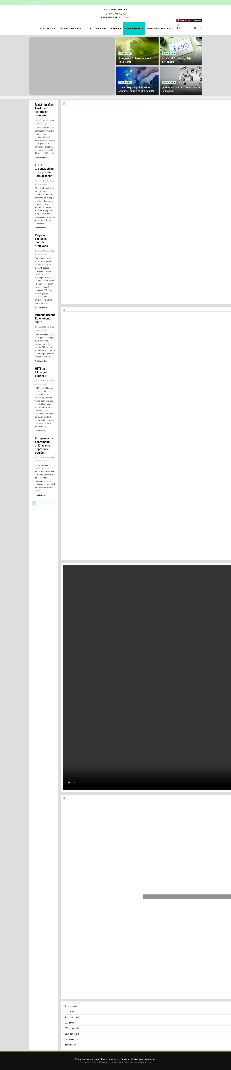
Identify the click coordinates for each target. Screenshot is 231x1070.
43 (34, 508)
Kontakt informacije (110, 1059)
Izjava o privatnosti (147, 1059)
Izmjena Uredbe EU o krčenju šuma (45, 318)
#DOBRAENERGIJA (134, 28)
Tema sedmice (71, 1039)
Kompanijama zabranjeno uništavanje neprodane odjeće (44, 445)
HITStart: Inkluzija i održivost (41, 372)
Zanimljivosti (125, 54)
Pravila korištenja (129, 1059)
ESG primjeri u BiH (72, 1028)
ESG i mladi (69, 1012)
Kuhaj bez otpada (72, 1017)
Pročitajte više (41, 157)
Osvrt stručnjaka (96, 28)
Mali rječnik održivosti (160, 28)
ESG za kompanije (69, 28)
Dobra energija (71, 1006)
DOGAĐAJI (115, 28)
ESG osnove (46, 28)
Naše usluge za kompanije (87, 1059)
